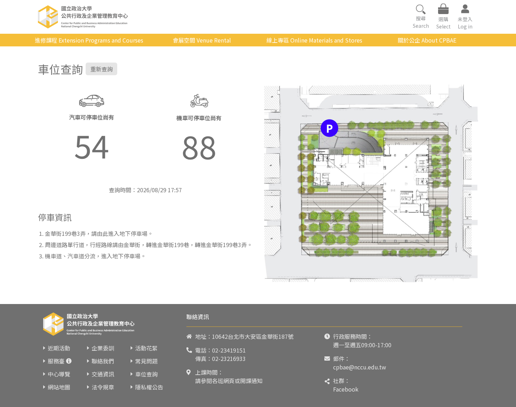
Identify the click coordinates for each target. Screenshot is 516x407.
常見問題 (146, 361)
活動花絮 (146, 348)
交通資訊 (103, 374)
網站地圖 (59, 387)
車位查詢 (146, 374)
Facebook (345, 389)
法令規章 (103, 387)
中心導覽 (59, 374)
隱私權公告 (149, 387)
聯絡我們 (103, 361)
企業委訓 (103, 348)
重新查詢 (101, 69)
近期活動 (59, 348)
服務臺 (56, 361)
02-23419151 (229, 350)
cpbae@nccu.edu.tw (359, 367)
